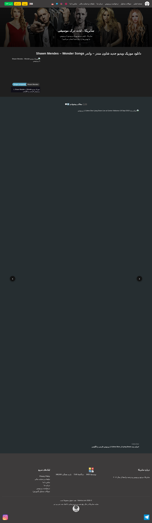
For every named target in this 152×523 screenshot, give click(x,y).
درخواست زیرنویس (112, 4)
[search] (31, 3)
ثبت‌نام (17, 4)
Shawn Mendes (32, 84)
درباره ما (100, 4)
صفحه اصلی (138, 4)
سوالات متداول (126, 4)
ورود (24, 4)
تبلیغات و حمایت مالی (86, 4)
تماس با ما (73, 4)
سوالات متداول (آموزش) (41, 491)
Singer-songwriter (20, 84)
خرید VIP (9, 4)
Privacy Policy (45, 476)
